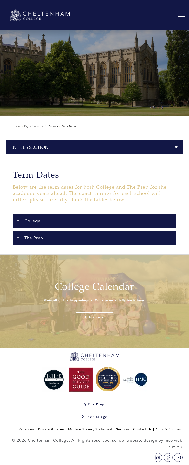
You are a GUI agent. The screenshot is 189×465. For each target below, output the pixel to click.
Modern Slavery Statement (90, 429)
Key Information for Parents (41, 126)
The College (95, 417)
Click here (94, 317)
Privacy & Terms (51, 429)
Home (16, 126)
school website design (134, 440)
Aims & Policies (168, 429)
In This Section (29, 147)
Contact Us (142, 429)
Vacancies (27, 429)
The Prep (96, 404)
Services (123, 429)
